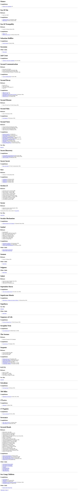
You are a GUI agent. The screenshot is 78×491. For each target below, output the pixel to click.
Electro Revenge (5, 361)
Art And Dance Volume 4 (7, 362)
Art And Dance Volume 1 (7, 359)
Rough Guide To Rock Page (7, 250)
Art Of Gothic (5, 479)
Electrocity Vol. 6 (5, 96)
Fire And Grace (5, 343)
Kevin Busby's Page (6, 468)
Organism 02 (5, 181)
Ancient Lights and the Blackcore (8, 245)
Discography (5, 51)
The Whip (4, 481)
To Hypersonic (5, 136)
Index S (6, 490)
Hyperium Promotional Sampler (8, 137)
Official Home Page (6, 470)
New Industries (5, 118)
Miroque (4, 33)
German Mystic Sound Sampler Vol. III (9, 155)
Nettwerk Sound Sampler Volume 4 (8, 458)
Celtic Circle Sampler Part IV (7, 291)
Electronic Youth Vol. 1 (6, 134)
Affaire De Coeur (5, 92)
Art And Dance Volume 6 (7, 363)
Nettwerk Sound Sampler (7, 455)
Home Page (4, 263)
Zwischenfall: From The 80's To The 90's (9, 94)
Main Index (3, 490)
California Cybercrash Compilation (8, 60)
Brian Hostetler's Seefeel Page (8, 249)
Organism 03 (5, 182)
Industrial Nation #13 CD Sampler (8, 223)
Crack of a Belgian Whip (7, 76)
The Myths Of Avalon (6, 483)
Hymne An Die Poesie (6, 34)
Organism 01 (5, 180)
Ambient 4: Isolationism (7, 244)
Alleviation (4, 405)
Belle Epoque (5, 20)
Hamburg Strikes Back (6, 360)
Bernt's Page (5, 272)
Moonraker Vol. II (6, 95)
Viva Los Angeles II (6, 413)
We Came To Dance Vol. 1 (7, 322)
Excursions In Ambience (7, 243)
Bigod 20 (2, 147)
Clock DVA (17, 210)
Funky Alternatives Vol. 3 (7, 457)
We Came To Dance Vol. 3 (7, 142)
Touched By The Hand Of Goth (8, 156)
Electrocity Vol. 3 (5, 459)
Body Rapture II (5, 138)
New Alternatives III (6, 330)
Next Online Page (6, 469)
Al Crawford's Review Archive (8, 464)
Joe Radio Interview (6, 467)
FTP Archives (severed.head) (7, 465)
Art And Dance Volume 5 (7, 141)
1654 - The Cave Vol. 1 (6, 422)
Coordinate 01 (5, 179)
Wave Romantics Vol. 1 (6, 135)
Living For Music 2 (6, 157)
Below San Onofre (6, 166)
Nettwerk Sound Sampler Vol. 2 (8, 456)
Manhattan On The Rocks (7, 396)
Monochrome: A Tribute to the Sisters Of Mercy (10, 300)
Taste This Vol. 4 (5, 423)
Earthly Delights (5, 43)
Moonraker (4, 140)
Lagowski (2, 379)
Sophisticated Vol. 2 (6, 19)
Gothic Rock (5, 480)
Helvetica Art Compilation (7, 6)
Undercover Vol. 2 (6, 93)
